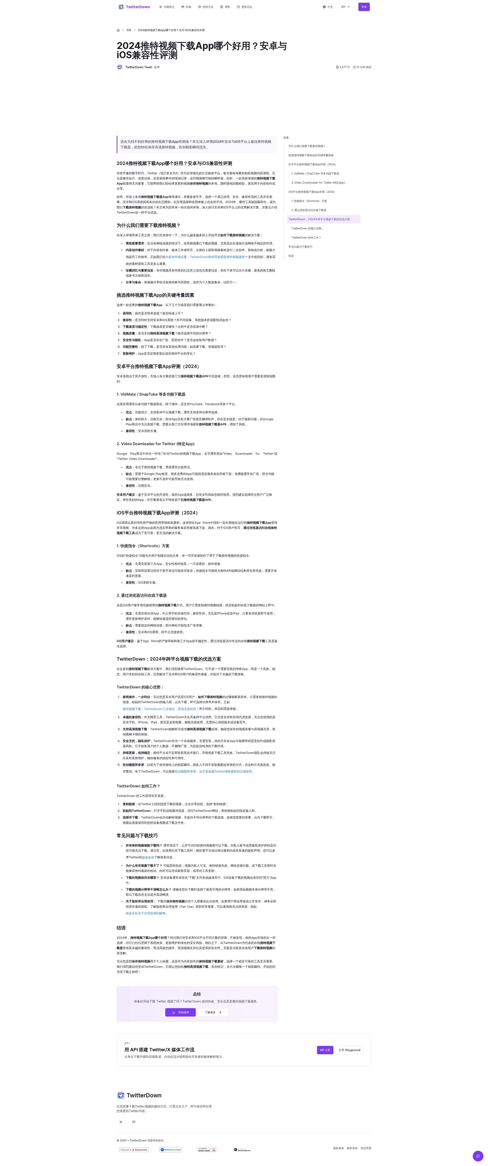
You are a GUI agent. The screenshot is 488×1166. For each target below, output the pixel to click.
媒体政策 (148, 857)
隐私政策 (338, 1148)
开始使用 (183, 1012)
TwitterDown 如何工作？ (306, 237)
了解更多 (210, 1012)
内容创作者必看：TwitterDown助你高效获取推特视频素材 (205, 257)
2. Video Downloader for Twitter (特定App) (318, 182)
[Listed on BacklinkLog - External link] (243, 1149)
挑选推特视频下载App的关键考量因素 (311, 155)
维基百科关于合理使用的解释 (145, 913)
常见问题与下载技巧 (300, 246)
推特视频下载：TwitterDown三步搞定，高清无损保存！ (161, 709)
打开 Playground (349, 1050)
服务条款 (352, 1148)
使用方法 (208, 6)
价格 (188, 6)
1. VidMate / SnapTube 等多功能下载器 (315, 173)
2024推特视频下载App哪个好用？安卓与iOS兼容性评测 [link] (171, 30)
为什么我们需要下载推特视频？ (307, 146)
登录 (364, 6)
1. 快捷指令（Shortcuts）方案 (309, 200)
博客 (227, 6)
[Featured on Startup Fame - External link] (134, 1149)
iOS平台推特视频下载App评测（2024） (312, 191)
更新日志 (247, 6)
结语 (291, 255)
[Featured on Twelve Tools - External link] (207, 1149)
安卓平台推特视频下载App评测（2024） (312, 164)
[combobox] (327, 7)
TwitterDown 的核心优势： (307, 228)
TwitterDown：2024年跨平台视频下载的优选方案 (319, 219)
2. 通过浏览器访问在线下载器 (308, 210)
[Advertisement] (244, 103)
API (343, 6)
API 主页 (325, 1050)
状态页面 (366, 1148)
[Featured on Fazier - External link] (170, 1149)
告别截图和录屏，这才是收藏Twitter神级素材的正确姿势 (213, 771)
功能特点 (169, 6)
